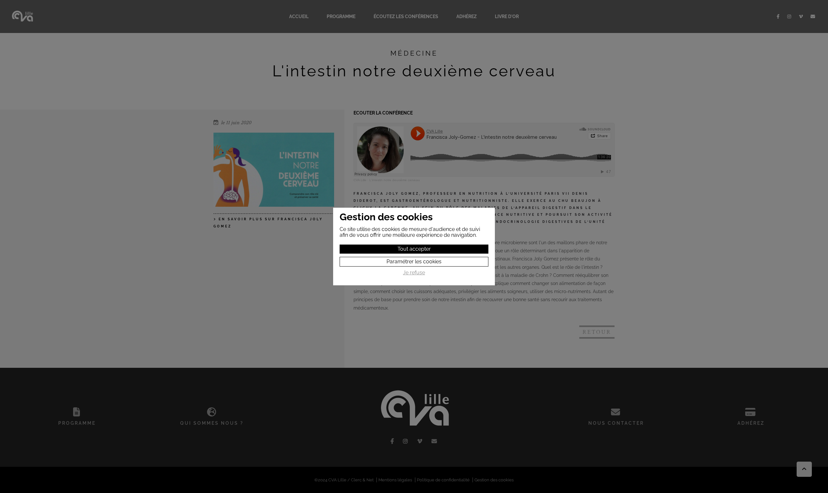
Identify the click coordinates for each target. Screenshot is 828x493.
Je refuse (414, 273)
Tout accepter (414, 249)
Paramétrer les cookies (414, 261)
